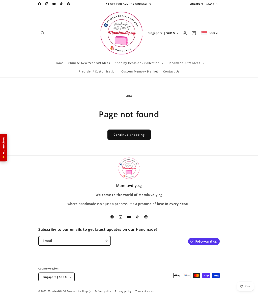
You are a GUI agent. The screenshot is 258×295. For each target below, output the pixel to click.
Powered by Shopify (79, 291)
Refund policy (103, 291)
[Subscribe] (106, 241)
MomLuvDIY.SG (57, 291)
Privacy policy (123, 291)
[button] (42, 33)
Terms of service (145, 291)
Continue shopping (129, 135)
